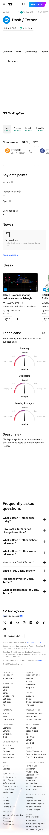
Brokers (29, 699)
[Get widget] (43, 333)
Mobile (6, 766)
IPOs (5, 737)
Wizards (6, 818)
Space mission (32, 731)
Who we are (31, 728)
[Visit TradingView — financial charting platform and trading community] (14, 113)
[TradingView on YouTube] (18, 623)
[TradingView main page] (10, 4)
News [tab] (19, 51)
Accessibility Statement (31, 779)
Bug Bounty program (35, 786)
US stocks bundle (33, 719)
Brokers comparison (34, 702)
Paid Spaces (8, 824)
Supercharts (8, 678)
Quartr (39, 660)
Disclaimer (30, 769)
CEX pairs (7, 699)
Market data (31, 684)
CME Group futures (34, 713)
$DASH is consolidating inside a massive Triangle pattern (17, 297)
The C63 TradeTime (34, 757)
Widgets (29, 798)
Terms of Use (31, 766)
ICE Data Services (34, 642)
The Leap (30, 705)
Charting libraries (33, 801)
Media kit (30, 743)
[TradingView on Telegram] (37, 623)
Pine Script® (8, 757)
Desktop (6, 769)
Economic (7, 728)
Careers (29, 740)
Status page (31, 789)
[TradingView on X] (5, 623)
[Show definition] (12, 182)
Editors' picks (9, 807)
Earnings (6, 731)
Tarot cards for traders (36, 754)
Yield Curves (8, 748)
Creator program (10, 786)
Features (29, 678)
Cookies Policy (32, 775)
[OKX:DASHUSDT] (5, 289)
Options (6, 751)
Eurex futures (31, 716)
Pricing (29, 681)
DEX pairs (7, 702)
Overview (30, 696)
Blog (28, 734)
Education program (34, 829)
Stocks (6, 687)
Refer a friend (9, 783)
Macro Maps (8, 754)
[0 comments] (16, 319)
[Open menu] (4, 4)
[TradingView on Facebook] (11, 623)
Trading (6, 801)
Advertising (31, 820)
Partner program (33, 826)
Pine (5, 705)
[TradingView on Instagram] (24, 623)
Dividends (7, 734)
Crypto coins (8, 696)
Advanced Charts (33, 807)
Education (7, 804)
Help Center (31, 737)
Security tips (31, 783)
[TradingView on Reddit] (5, 629)
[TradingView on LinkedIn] (31, 623)
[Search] (23, 4)
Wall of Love (8, 780)
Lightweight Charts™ (35, 804)
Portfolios (7, 745)
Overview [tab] (7, 51)
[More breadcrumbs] (15, 12)
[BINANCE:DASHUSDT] (44, 289)
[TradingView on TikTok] (44, 623)
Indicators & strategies (13, 815)
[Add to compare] (30, 151)
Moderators (8, 792)
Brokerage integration (35, 823)
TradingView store (34, 751)
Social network (9, 777)
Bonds (5, 693)
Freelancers (8, 821)
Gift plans (30, 687)
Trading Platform (33, 810)
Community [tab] (31, 51)
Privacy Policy (32, 772)
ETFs (5, 690)
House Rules (8, 789)
